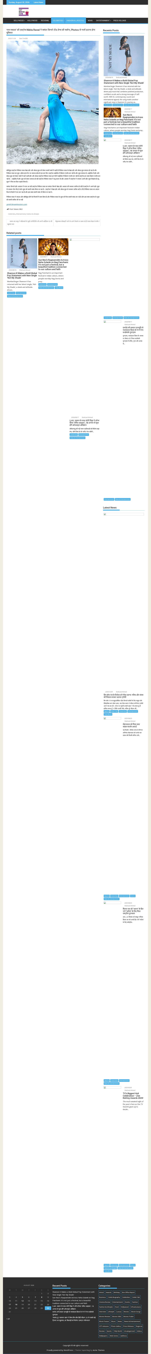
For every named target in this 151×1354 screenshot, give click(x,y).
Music (113, 1321)
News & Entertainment (15, 296)
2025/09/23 (128, 718)
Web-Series (114, 1336)
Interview (102, 1312)
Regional (45, 21)
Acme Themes (99, 1350)
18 (16, 1304)
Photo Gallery (116, 1326)
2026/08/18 (12, 270)
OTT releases (104, 1326)
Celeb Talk (114, 711)
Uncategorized (129, 1331)
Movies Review (104, 1316)
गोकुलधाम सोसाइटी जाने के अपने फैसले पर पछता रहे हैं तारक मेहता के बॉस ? (77, 221)
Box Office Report (128, 1292)
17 (10, 1304)
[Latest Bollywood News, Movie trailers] (9, 20)
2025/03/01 (128, 1088)
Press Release (119, 21)
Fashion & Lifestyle (75, 21)
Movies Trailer (129, 1316)
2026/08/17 (44, 257)
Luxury (119, 1312)
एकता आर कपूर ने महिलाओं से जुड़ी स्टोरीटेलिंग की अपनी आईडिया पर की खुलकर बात (29, 222)
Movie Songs (136, 1312)
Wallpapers (103, 1336)
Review (101, 1331)
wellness (124, 1336)
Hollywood (32, 21)
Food (117, 1307)
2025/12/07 (109, 692)
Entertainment (103, 21)
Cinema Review (104, 1302)
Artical (101, 1292)
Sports (109, 1331)
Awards (106, 711)
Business (102, 1297)
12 (22, 1301)
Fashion (135, 1302)
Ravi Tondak (23, 38)
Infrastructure (136, 1307)
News (90, 21)
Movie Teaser (104, 1321)
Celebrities (58, 21)
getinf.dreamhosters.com (16, 204)
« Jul (8, 1318)
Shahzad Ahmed (24, 270)
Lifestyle (111, 1312)
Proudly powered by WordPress (60, 1350)
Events (133, 896)
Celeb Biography (114, 1297)
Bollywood (19, 21)
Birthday (117, 1292)
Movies (126, 1312)
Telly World (59, 287)
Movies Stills (116, 1316)
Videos (139, 1331)
